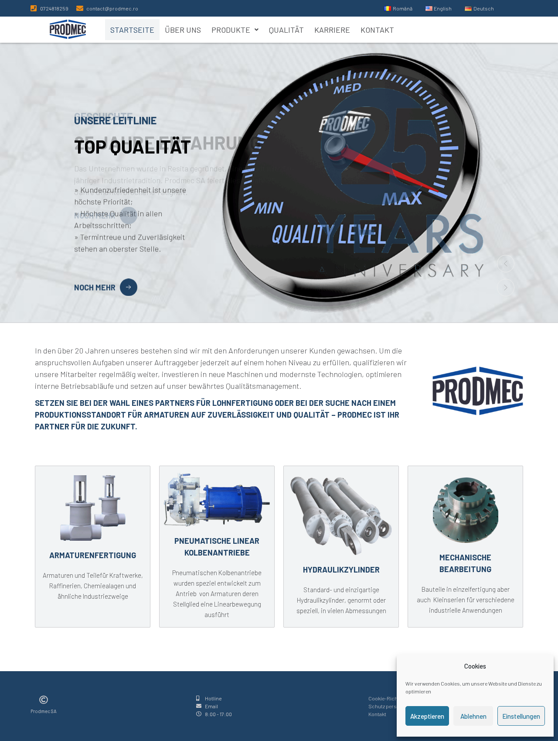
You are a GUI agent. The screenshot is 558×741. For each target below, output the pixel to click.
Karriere (332, 29)
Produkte (230, 29)
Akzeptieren (427, 716)
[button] (235, 29)
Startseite (132, 29)
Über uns (183, 29)
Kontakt (377, 29)
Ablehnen (473, 716)
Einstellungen (521, 716)
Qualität (286, 29)
